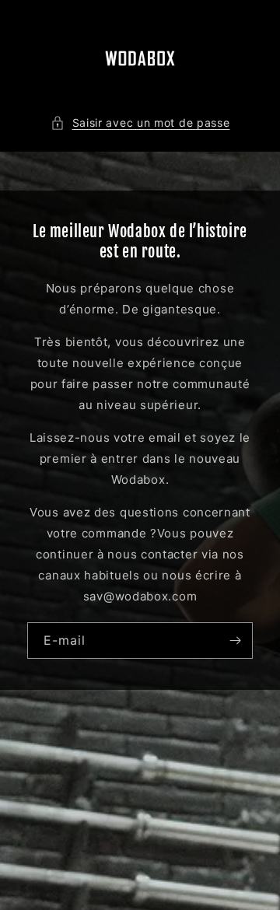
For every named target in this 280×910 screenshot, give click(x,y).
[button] (140, 122)
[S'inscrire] (235, 640)
